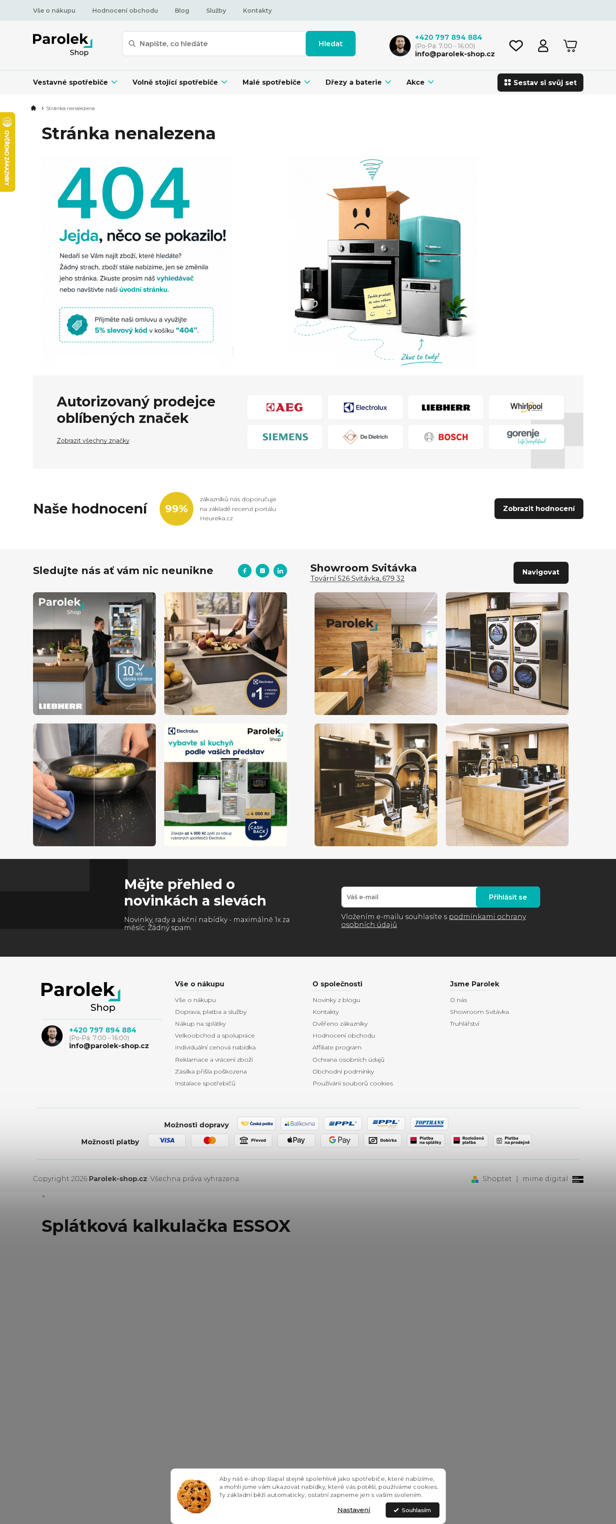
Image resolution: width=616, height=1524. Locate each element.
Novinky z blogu (336, 1000)
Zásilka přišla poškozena (211, 1071)
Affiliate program (337, 1047)
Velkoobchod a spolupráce (215, 1035)
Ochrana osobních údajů (348, 1059)
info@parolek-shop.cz (109, 1046)
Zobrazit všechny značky (93, 440)
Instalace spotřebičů (205, 1083)
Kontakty (257, 10)
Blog (182, 10)
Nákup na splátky (200, 1023)
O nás (458, 1000)
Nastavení (353, 1510)
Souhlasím (416, 1510)
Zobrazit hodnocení (539, 509)
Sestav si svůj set (545, 82)
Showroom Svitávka (479, 1012)
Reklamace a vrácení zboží (214, 1059)
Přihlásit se (508, 897)
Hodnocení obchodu (125, 10)
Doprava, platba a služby (210, 1012)
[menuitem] (79, 82)
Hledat (331, 44)
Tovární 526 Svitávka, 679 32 (357, 578)
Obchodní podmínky (343, 1071)
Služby (216, 10)
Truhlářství (464, 1023)
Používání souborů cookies (352, 1083)
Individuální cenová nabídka (215, 1047)
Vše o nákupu (54, 10)
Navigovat (540, 572)
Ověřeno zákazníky (339, 1023)
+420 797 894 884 (102, 1030)
